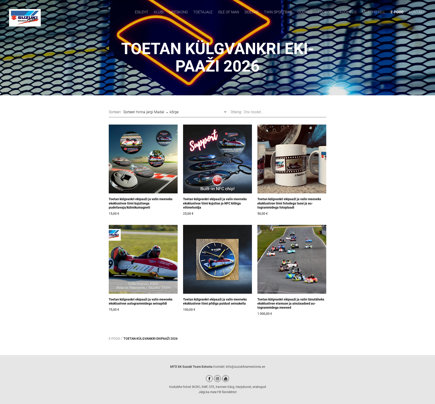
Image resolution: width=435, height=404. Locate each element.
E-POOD (397, 12)
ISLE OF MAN (228, 12)
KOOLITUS (348, 12)
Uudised (305, 12)
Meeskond (178, 12)
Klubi (159, 12)
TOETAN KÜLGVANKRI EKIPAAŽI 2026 (150, 338)
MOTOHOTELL (373, 12)
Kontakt (417, 12)
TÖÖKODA (326, 12)
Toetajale (203, 12)
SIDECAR (251, 12)
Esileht (141, 12)
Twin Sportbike (278, 12)
